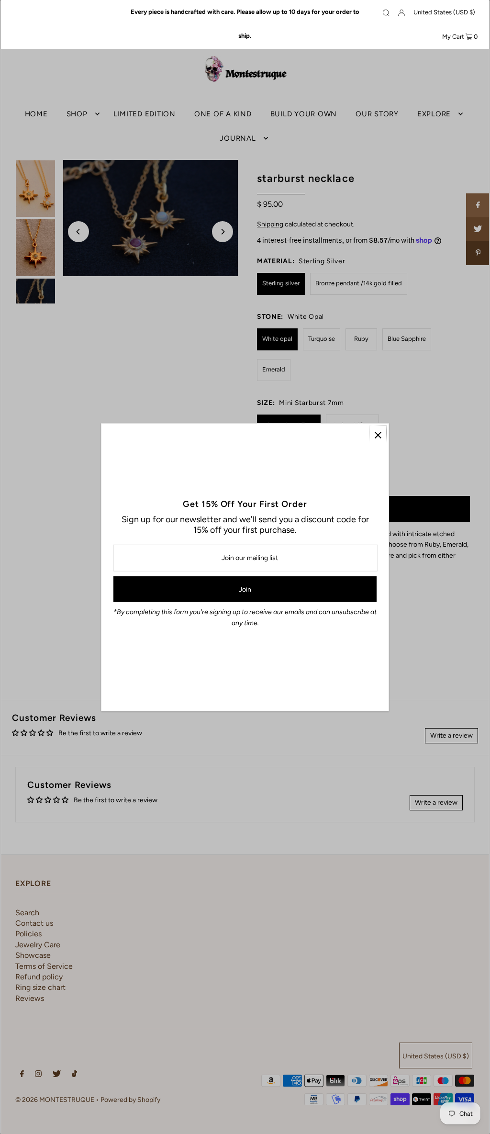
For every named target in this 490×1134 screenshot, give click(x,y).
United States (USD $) (444, 12)
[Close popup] (377, 434)
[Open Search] (386, 12)
